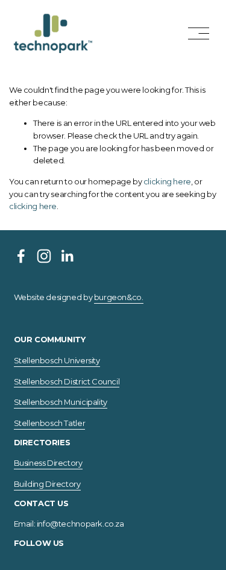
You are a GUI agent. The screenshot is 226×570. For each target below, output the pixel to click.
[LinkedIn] (67, 256)
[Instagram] (44, 256)
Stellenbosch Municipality (60, 402)
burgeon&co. (118, 297)
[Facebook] (21, 256)
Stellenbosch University (57, 360)
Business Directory (48, 463)
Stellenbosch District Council (67, 381)
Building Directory (47, 484)
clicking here (167, 181)
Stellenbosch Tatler (50, 423)
